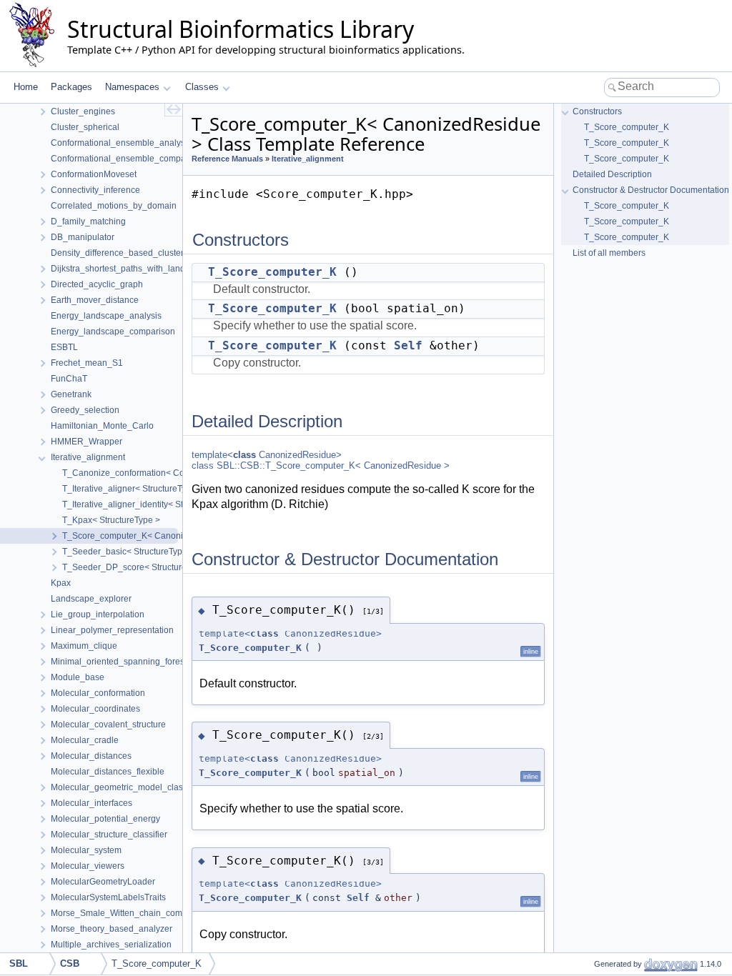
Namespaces (132, 86)
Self (408, 345)
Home (26, 86)
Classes (202, 86)
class (244, 454)
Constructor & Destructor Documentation (651, 190)
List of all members (609, 253)
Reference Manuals (227, 158)
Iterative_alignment (308, 158)
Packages (71, 86)
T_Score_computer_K (272, 272)
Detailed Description (612, 174)
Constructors (597, 111)
